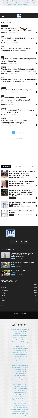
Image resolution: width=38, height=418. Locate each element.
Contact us (23, 313)
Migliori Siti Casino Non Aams (20, 399)
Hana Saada (4, 32)
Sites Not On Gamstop (20, 375)
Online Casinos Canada (20, 352)
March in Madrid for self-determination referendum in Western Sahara (17, 49)
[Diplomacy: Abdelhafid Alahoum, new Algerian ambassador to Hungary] (4, 184)
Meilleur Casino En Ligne (20, 401)
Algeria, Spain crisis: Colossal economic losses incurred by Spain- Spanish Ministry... (19, 70)
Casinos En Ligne (20, 405)
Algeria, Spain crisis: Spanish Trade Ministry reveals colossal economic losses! (19, 80)
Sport (2, 298)
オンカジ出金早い (20, 396)
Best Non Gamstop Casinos (20, 348)
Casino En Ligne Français (20, 337)
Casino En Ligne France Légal (19, 415)
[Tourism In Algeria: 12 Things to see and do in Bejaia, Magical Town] (5, 273)
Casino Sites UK (19, 346)
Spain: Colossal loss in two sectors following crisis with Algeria (15, 121)
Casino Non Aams (20, 358)
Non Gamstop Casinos (20, 339)
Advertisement (15, 313)
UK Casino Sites (19, 361)
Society (13, 258)
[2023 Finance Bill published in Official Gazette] (4, 213)
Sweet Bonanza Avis (20, 392)
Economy (3, 67)
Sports (3, 300)
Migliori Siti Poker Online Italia (20, 413)
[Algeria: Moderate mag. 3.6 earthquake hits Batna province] (4, 204)
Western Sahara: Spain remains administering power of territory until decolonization (16, 100)
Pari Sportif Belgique (20, 386)
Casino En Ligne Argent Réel (20, 407)
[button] (35, 15)
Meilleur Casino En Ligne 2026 (20, 409)
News (2, 36)
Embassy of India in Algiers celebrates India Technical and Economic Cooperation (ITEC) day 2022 (22, 173)
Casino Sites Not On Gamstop (20, 344)
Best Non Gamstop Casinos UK (20, 329)
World (2, 303)
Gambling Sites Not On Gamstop (16, 2)
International (4, 26)
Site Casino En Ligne (20, 403)
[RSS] (21, 242)
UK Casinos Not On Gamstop (20, 342)
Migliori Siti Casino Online (20, 335)
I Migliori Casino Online (20, 382)
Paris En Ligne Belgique (20, 384)
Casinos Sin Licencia (20, 333)
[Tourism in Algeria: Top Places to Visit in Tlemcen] (5, 265)
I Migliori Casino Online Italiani (19, 380)
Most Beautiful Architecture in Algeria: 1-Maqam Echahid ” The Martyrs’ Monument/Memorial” (23, 254)
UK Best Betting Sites (20, 373)
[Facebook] (12, 242)
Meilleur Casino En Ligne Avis (20, 367)
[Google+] (16, 242)
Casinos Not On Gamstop (20, 331)
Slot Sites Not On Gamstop (19, 354)
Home (2, 20)
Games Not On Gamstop (20, 356)
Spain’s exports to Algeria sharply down (17, 90)
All (16, 166)
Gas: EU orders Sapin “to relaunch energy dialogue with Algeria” (17, 111)
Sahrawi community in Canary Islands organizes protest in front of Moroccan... (17, 29)
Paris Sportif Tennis (20, 390)
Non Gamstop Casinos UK (21, 4)
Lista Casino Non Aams (19, 411)
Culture (21, 166)
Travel (2, 306)
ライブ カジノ (20, 394)
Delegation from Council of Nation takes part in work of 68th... (17, 39)
